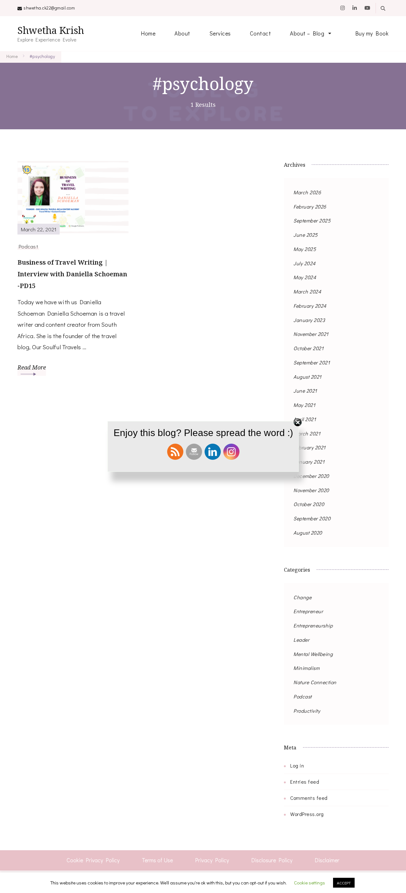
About (182, 33)
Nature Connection (315, 682)
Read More (31, 367)
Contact (260, 33)
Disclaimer (327, 860)
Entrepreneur (308, 611)
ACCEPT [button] (344, 882)
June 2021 (305, 390)
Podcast (28, 246)
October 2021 (308, 348)
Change (302, 597)
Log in (297, 765)
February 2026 (309, 206)
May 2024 (304, 277)
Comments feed (309, 797)
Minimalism (306, 668)
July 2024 (304, 263)
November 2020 (311, 490)
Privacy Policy (212, 860)
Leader (301, 639)
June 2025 (305, 234)
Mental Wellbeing (313, 654)
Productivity (306, 710)
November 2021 (311, 334)
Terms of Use (157, 860)
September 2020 (312, 518)
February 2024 (309, 305)
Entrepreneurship (313, 625)
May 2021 (304, 405)
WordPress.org (307, 814)
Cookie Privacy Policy (93, 860)
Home (148, 33)
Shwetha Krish (50, 30)
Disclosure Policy (271, 860)
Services (220, 33)
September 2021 (311, 362)
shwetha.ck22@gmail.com (49, 8)
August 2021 (307, 376)
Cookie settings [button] (309, 882)
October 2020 (308, 504)
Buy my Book (372, 33)
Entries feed (304, 781)
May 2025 (304, 249)
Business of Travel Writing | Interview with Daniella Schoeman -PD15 (72, 274)
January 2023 (309, 320)
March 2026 (307, 192)
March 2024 (307, 291)
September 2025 (312, 220)
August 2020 (307, 532)
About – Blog (307, 33)
